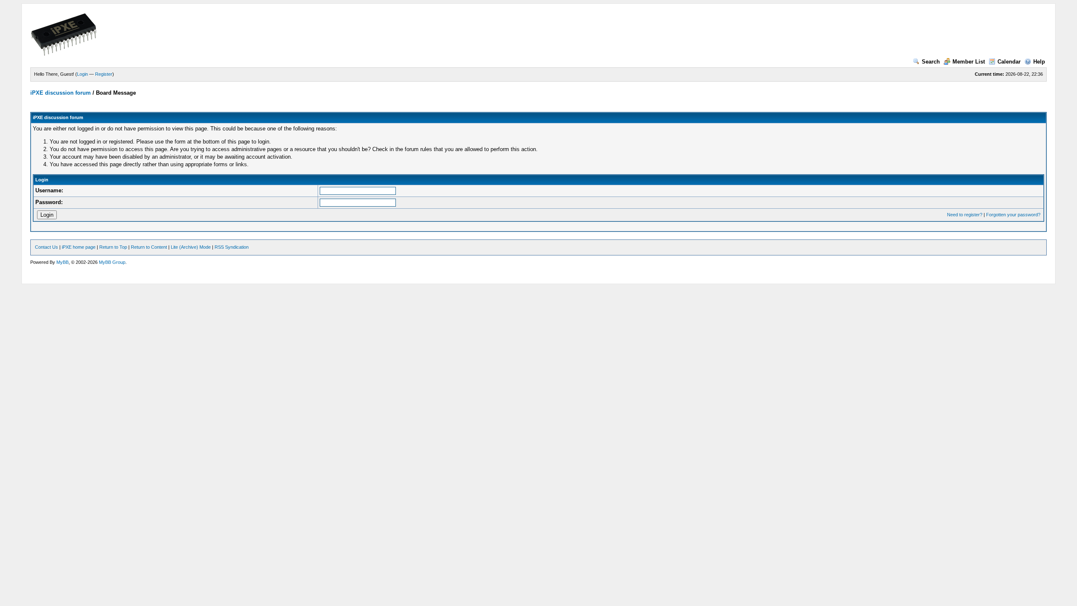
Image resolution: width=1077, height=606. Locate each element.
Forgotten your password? (1013, 214)
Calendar (1009, 61)
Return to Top (113, 247)
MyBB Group (112, 262)
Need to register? (964, 214)
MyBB (62, 262)
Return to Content (149, 247)
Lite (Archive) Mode (191, 247)
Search (931, 61)
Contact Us (46, 247)
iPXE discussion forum (60, 93)
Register (103, 74)
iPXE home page (78, 247)
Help (1039, 61)
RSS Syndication (232, 247)
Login (82, 74)
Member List (968, 61)
